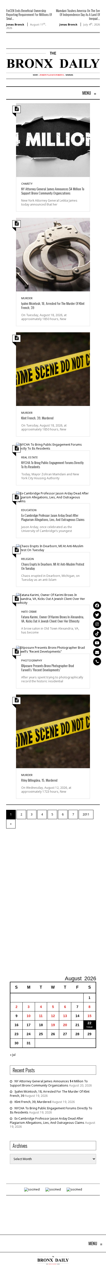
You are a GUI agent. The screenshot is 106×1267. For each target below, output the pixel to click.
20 (65, 1025)
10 (29, 1016)
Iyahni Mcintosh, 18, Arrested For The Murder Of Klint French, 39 (53, 305)
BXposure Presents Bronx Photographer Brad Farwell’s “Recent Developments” (47, 667)
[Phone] (97, 661)
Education (28, 510)
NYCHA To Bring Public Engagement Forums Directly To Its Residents (52, 464)
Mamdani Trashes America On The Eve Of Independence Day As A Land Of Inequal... (78, 14)
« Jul (13, 1055)
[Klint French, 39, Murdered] (53, 369)
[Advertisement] (53, 902)
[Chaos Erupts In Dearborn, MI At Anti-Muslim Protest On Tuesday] (53, 548)
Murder (27, 298)
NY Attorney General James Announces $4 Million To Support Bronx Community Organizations (52, 190)
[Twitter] (97, 615)
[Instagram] (97, 624)
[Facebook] (97, 605)
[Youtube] (97, 643)
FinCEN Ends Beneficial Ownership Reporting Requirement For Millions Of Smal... (29, 14)
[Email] (97, 652)
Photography (31, 660)
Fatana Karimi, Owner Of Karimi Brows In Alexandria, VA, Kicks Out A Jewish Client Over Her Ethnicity (52, 618)
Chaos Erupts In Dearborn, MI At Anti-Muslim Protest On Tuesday (52, 566)
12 (53, 1016)
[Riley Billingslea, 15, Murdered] (53, 731)
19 (53, 1025)
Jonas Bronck (15, 24)
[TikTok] (97, 633)
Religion (27, 559)
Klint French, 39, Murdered (37, 417)
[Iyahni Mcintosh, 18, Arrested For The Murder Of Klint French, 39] (53, 254)
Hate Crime (29, 611)
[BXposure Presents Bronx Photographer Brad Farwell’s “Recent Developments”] (53, 649)
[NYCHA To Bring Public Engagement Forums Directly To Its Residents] (53, 446)
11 (41, 1016)
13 (65, 1016)
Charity (27, 183)
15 (89, 1016)
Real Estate (29, 457)
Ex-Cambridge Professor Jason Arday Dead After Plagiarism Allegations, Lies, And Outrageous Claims (52, 517)
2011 (86, 814)
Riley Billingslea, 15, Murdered (39, 780)
